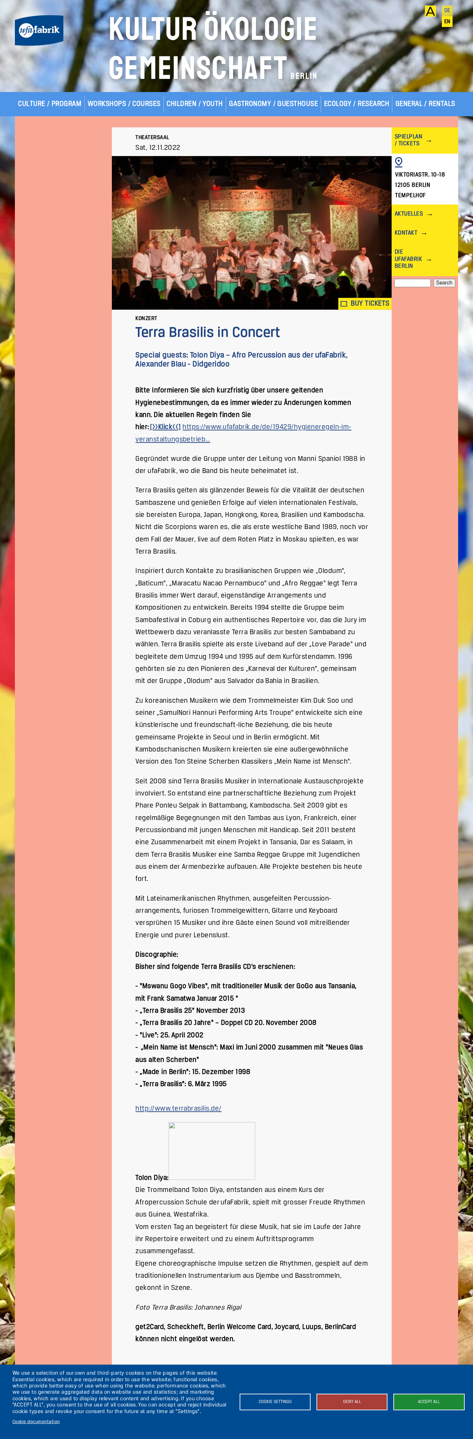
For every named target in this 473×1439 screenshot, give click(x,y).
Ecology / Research (357, 104)
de (447, 10)
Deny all (352, 1402)
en (447, 22)
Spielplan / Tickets (408, 140)
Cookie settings (275, 1402)
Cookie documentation (36, 1422)
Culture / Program (49, 104)
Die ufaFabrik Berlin (408, 259)
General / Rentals (425, 104)
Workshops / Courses (124, 104)
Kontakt (406, 233)
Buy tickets (369, 303)
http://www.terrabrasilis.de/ (178, 1108)
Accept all (429, 1402)
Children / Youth (195, 104)
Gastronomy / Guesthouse (273, 104)
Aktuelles (409, 214)
